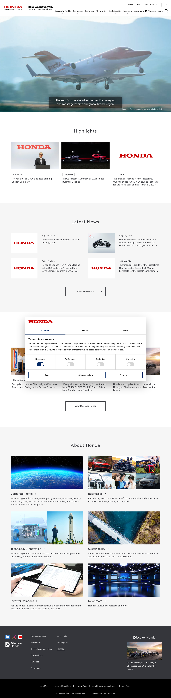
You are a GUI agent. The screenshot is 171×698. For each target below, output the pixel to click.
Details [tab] (85, 330)
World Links (134, 4)
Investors (127, 11)
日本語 (61, 649)
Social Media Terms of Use (103, 686)
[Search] (166, 11)
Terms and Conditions (62, 686)
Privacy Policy (82, 686)
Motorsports (151, 4)
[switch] (70, 364)
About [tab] (126, 330)
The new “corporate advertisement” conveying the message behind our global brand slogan (85, 102)
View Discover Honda (85, 406)
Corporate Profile (63, 11)
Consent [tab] (45, 330)
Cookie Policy (125, 686)
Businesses (78, 11)
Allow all (124, 375)
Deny (47, 375)
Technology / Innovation (96, 11)
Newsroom (138, 11)
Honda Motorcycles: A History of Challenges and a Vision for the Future (141, 666)
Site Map (44, 686)
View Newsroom (85, 291)
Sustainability (115, 11)
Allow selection (85, 375)
